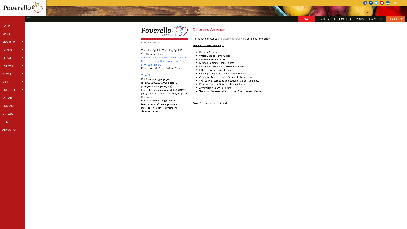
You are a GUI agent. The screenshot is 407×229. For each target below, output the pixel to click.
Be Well (7, 74)
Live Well (8, 66)
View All (145, 75)
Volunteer (9, 90)
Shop (5, 82)
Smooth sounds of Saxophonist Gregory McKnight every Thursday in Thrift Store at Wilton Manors (163, 61)
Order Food (395, 19)
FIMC (5, 121)
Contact (8, 106)
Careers (7, 113)
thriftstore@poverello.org (232, 38)
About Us (8, 42)
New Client (375, 19)
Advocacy (9, 129)
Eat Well (8, 58)
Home (6, 26)
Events (7, 50)
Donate (7, 98)
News (6, 34)
